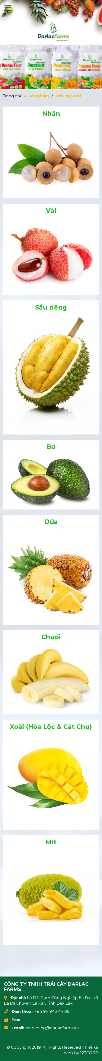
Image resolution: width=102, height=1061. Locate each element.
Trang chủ (12, 95)
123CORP (89, 1052)
